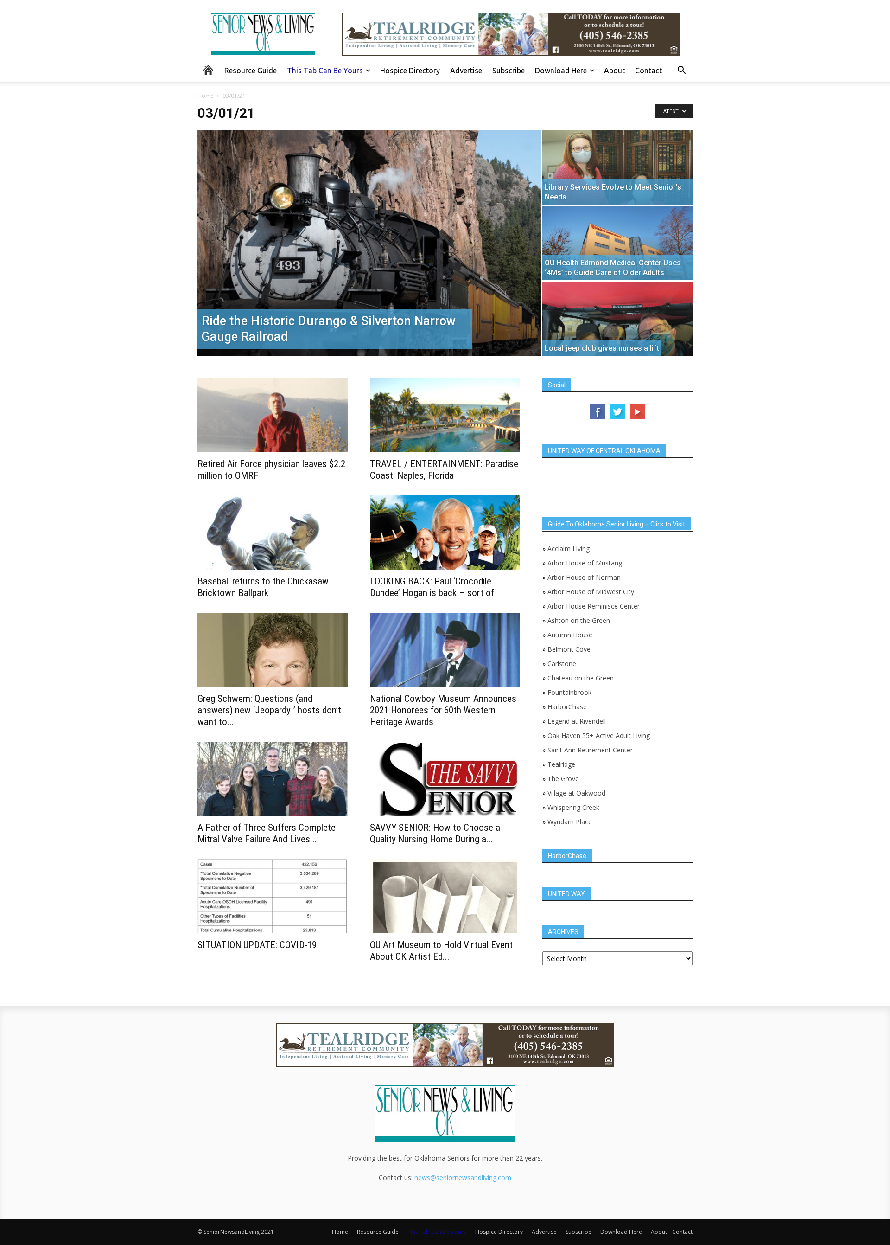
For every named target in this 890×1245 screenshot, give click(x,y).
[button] (681, 71)
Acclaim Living (568, 548)
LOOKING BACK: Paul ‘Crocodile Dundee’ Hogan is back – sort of (432, 587)
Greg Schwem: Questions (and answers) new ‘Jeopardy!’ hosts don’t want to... (269, 710)
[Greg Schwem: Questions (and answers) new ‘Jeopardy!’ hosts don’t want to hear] (272, 650)
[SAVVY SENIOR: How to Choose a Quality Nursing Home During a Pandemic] (445, 779)
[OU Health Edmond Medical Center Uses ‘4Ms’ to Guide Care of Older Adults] (617, 243)
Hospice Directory (410, 70)
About (614, 70)
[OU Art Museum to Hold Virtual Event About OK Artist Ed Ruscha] (445, 896)
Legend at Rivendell (576, 721)
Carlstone (561, 663)
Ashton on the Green (578, 620)
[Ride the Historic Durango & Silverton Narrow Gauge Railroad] (369, 243)
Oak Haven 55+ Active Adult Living (598, 735)
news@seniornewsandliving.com (462, 1177)
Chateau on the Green (580, 678)
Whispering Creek (573, 807)
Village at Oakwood (576, 793)
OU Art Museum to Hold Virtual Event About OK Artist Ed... (441, 950)
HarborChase (567, 706)
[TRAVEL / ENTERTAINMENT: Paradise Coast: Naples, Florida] (445, 415)
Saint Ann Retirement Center (590, 749)
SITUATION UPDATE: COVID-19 (257, 944)
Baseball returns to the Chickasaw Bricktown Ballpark (263, 587)
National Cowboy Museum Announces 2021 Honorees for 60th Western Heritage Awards (443, 710)
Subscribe (508, 70)
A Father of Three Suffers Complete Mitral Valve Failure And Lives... (266, 833)
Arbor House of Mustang (584, 562)
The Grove (563, 778)
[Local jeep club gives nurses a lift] (617, 319)
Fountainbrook (569, 692)
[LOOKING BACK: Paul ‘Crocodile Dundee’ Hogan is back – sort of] (445, 532)
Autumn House (569, 634)
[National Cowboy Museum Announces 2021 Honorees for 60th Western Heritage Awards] (445, 650)
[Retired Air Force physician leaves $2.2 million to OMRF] (272, 415)
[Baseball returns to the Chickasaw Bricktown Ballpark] (272, 532)
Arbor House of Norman (584, 577)
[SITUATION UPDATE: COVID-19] (272, 896)
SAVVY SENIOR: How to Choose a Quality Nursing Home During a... (435, 833)
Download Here (561, 70)
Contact (648, 70)
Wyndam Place (569, 821)
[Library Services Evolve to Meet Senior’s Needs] (617, 167)
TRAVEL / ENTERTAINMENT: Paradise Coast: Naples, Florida (444, 469)
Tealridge (562, 764)
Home (205, 96)
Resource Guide (250, 70)
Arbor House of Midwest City (590, 591)
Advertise (466, 70)
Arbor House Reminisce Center (593, 606)
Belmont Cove (569, 649)
